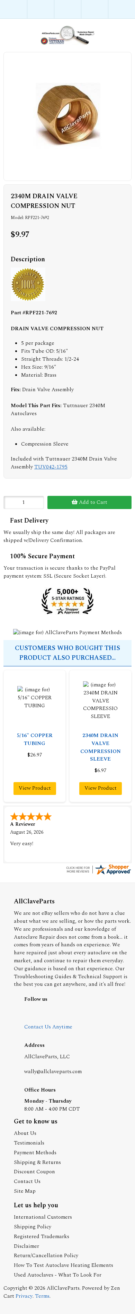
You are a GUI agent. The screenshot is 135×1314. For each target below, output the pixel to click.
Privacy (24, 1296)
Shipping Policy (32, 1227)
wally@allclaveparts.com (53, 1072)
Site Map (25, 1191)
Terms (42, 1296)
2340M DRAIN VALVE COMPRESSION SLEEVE (100, 747)
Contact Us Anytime (48, 1027)
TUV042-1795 (51, 467)
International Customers (43, 1217)
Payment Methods (35, 1153)
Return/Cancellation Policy (46, 1256)
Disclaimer (26, 1246)
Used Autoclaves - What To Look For (57, 1275)
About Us (25, 1133)
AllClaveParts (63, 1288)
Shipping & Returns (37, 1162)
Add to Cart (92, 502)
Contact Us (27, 1181)
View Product (35, 788)
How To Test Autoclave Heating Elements (63, 1265)
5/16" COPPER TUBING (35, 739)
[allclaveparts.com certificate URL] (98, 874)
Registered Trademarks (41, 1237)
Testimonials (29, 1143)
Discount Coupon (34, 1172)
